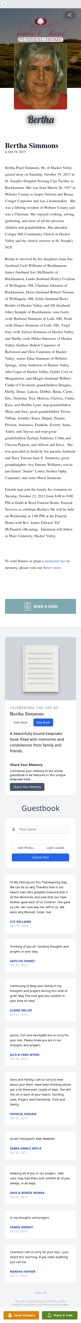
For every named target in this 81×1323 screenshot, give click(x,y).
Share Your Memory (27, 787)
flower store (52, 567)
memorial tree (55, 560)
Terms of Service (51, 1304)
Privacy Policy (29, 1304)
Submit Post (40, 857)
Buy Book (43, 722)
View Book (20, 722)
